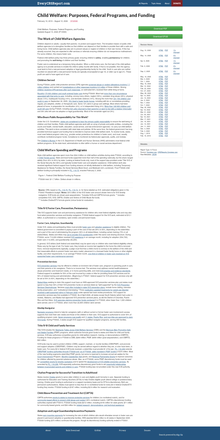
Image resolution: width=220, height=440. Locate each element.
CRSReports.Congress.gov (168, 152)
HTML (161, 50)
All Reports (143, 3)
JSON (154, 154)
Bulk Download (73, 430)
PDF (166, 50)
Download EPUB (160, 36)
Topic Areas (156, 3)
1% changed (176, 51)
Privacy (122, 430)
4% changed (176, 56)
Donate (177, 3)
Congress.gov (152, 152)
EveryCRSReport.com (53, 3)
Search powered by (167, 435)
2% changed (176, 67)
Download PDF (160, 28)
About (167, 3)
